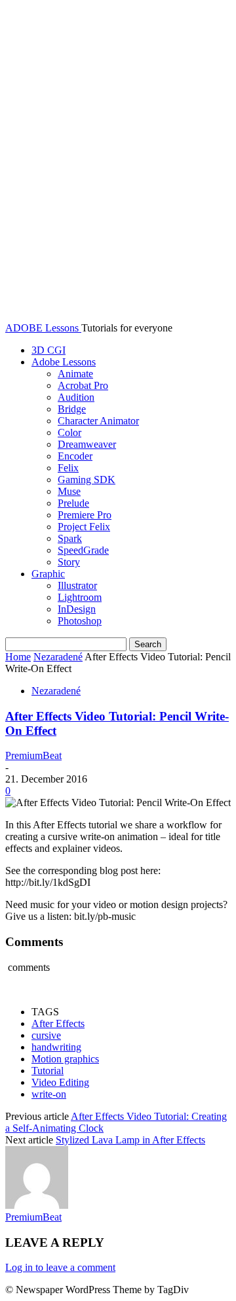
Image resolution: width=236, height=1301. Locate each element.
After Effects (58, 1023)
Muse (69, 491)
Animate (75, 373)
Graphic (48, 573)
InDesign (77, 609)
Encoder (75, 456)
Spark (70, 538)
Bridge (72, 408)
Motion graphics (65, 1058)
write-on (48, 1094)
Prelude (73, 503)
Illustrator (77, 585)
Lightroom (80, 597)
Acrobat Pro (83, 385)
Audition (76, 397)
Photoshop (80, 620)
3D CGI (48, 350)
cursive (46, 1035)
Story (69, 561)
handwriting (56, 1047)
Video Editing (60, 1082)
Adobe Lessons (63, 361)
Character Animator (98, 420)
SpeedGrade (83, 550)
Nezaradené (58, 656)
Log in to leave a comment (60, 1267)
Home (18, 656)
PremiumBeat (33, 755)
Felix (68, 467)
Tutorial (47, 1070)
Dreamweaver (87, 444)
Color (69, 432)
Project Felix (84, 526)
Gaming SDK (86, 479)
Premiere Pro (84, 514)
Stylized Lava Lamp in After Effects (130, 1139)
